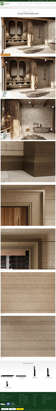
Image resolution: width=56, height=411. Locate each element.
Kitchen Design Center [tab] (38, 3)
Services (25, 3)
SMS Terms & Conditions (27, 409)
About (51, 3)
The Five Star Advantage (40, 0)
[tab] (54, 3)
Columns (34, 400)
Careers (33, 0)
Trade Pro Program (4, 0)
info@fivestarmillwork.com (4, 400)
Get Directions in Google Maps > (5, 397)
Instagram (45, 400)
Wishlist (10, 7)
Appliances (34, 396)
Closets (34, 399)
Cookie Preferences (38, 409)
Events (29, 0)
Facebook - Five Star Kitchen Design (48, 398)
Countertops (35, 401)
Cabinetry (34, 397)
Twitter (45, 402)
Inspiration (47, 3)
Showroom (30, 3)
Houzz (44, 403)
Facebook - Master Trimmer (47, 399)
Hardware (34, 404)
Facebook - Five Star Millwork (48, 396)
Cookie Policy (33, 409)
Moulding (2, 7)
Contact (47, 0)
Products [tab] (19, 3)
